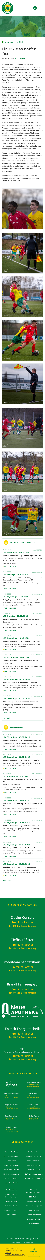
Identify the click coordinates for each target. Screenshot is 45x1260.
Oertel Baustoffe (33, 1165)
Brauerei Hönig (11, 1206)
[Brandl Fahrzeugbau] (22, 988)
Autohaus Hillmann (33, 1215)
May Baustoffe (11, 1190)
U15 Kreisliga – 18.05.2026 (15, 616)
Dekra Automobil (33, 1219)
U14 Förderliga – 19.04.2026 (16, 801)
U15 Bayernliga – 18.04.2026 (16, 823)
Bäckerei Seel (33, 1152)
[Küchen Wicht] (33, 1117)
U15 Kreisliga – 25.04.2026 (15, 776)
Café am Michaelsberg (34, 1174)
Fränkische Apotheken (34, 1178)
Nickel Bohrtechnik (11, 1165)
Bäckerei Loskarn (33, 1161)
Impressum (16, 1243)
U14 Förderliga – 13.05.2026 (16, 657)
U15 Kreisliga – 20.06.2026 (15, 575)
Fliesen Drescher (11, 1201)
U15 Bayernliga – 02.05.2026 (16, 757)
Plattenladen (34, 1223)
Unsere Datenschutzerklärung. (15, 1254)
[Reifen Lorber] (33, 1106)
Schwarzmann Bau (34, 1170)
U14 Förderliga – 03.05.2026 (16, 737)
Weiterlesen (10, 567)
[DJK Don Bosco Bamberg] (3, 42)
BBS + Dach (11, 1215)
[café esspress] (11, 1084)
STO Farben (33, 1197)
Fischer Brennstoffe (11, 1174)
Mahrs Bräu (11, 1161)
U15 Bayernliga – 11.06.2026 (16, 597)
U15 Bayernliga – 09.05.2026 (16, 679)
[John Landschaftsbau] (11, 1095)
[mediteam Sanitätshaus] (22, 966)
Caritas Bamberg (11, 1152)
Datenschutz (28, 1243)
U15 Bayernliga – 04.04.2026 (16, 845)
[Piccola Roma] (33, 1095)
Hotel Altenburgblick (34, 1206)
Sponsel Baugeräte (33, 1156)
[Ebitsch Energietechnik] (22, 1032)
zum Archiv (7, 718)
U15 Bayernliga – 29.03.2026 (16, 864)
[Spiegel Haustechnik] (11, 1106)
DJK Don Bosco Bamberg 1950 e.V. (25, 1239)
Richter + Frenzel (11, 1210)
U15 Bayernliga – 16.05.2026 (16, 638)
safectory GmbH (11, 1183)
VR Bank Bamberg (34, 1201)
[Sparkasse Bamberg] (33, 1084)
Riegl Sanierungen (11, 1156)
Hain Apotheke (11, 1178)
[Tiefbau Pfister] (22, 943)
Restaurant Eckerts (11, 1170)
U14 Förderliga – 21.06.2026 (16, 552)
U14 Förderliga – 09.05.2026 (16, 699)
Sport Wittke (34, 1210)
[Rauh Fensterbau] (11, 1117)
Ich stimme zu (34, 1251)
